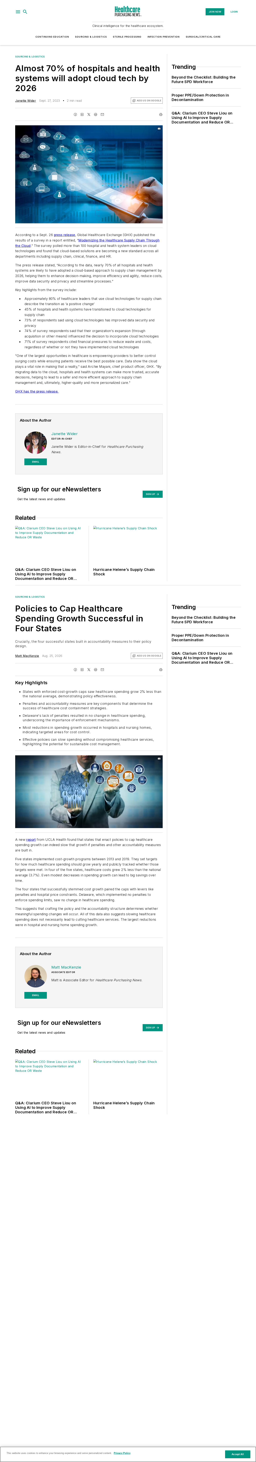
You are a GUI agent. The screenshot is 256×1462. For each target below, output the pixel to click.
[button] (18, 12)
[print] (161, 114)
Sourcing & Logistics (91, 36)
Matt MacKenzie (27, 656)
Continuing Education (52, 36)
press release (64, 235)
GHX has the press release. (36, 391)
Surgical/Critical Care (203, 36)
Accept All (238, 1454)
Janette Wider (25, 101)
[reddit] (95, 114)
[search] (25, 12)
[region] (128, 1454)
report (31, 840)
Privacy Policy (122, 1453)
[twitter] (89, 114)
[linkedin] (82, 114)
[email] (102, 114)
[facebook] (75, 114)
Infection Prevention (163, 36)
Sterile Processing (127, 36)
